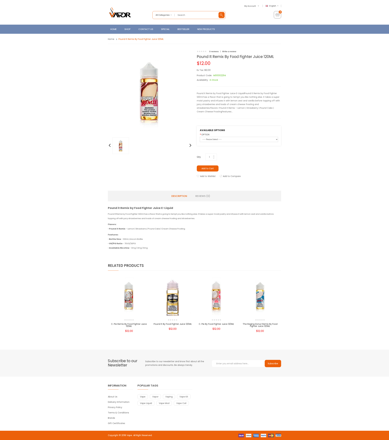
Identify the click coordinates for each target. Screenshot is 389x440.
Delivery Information (118, 402)
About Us (112, 396)
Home (111, 39)
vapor (155, 396)
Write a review (229, 51)
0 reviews (214, 51)
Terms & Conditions (118, 412)
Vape (129, 435)
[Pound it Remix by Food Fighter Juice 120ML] (121, 145)
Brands (111, 417)
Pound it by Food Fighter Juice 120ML (173, 324)
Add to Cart (207, 168)
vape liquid (146, 403)
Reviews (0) (202, 196)
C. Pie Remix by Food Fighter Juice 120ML (129, 325)
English (273, 6)
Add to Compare (232, 176)
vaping (169, 396)
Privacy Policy (115, 407)
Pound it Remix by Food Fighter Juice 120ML (141, 39)
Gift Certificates (116, 423)
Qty (199, 156)
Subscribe (273, 363)
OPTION (205, 134)
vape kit (183, 396)
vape (142, 396)
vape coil (181, 403)
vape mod (164, 403)
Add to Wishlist (208, 176)
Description (179, 196)
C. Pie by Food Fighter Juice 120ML (216, 324)
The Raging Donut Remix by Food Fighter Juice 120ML (260, 325)
